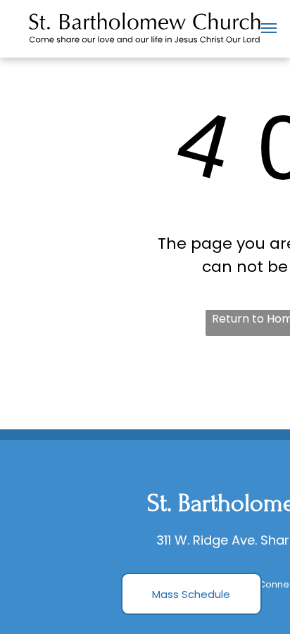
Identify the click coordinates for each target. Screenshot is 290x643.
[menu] (269, 28)
